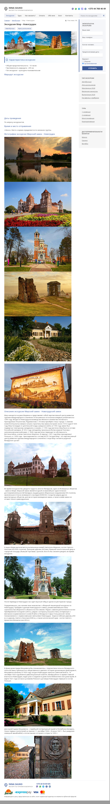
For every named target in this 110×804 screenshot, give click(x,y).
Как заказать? (30, 15)
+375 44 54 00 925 (43, 784)
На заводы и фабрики (90, 98)
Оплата (42, 15)
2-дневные (86, 115)
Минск (84, 137)
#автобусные (10, 28)
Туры (20, 15)
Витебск (85, 144)
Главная (7, 20)
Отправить (92, 68)
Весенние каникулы (90, 91)
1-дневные (86, 112)
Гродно (85, 140)
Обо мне (51, 15)
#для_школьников (24, 28)
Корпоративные (88, 121)
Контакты (69, 15)
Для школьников (88, 85)
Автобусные (16, 20)
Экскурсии (10, 15)
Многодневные (88, 118)
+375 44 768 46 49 (97, 8)
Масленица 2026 (88, 88)
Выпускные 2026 (88, 95)
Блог (60, 15)
